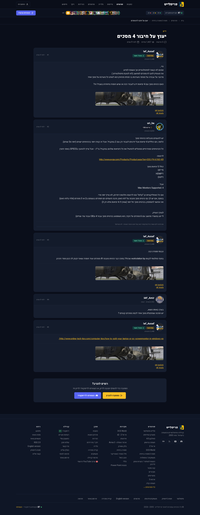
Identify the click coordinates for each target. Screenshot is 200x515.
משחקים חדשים (151, 498)
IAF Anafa (160, 113)
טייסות (110, 4)
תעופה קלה (150, 483)
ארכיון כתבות (93, 434)
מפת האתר (36, 434)
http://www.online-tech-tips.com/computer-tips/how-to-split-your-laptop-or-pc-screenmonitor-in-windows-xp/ (111, 338)
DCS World (150, 450)
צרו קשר (65, 446)
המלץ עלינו (65, 450)
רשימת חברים (64, 434)
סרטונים (91, 4)
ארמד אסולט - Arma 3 (118, 442)
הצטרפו (19, 507)
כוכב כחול (123, 457)
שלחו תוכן (65, 442)
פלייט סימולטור (149, 431)
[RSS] (169, 441)
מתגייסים (151, 475)
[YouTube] (175, 441)
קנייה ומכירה (93, 450)
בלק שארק (122, 446)
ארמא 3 (152, 479)
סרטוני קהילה (92, 457)
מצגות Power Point (119, 465)
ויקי (72, 4)
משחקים (94, 453)
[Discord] (181, 441)
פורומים (120, 4)
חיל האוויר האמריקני (119, 453)
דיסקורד (64, 431)
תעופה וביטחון (149, 442)
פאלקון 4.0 (150, 438)
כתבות (129, 4)
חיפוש (64, 4)
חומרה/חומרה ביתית (159, 20)
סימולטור (180, 498)
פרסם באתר (64, 457)
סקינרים (152, 471)
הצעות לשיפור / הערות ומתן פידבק (144, 463)
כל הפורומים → (149, 487)
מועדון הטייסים (149, 434)
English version (34, 446)
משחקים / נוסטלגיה (147, 457)
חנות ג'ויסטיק (35, 450)
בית (182, 20)
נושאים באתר (35, 438)
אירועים (124, 438)
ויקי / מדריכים (92, 442)
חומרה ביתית (122, 450)
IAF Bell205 (159, 110)
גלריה (101, 4)
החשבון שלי (64, 438)
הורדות (81, 4)
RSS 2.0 (37, 442)
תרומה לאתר (64, 453)
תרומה (80, 498)
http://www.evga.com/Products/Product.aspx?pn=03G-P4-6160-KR (131, 159)
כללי (125, 461)
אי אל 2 (152, 446)
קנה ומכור (151, 468)
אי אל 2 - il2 (122, 434)
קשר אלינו (37, 453)
